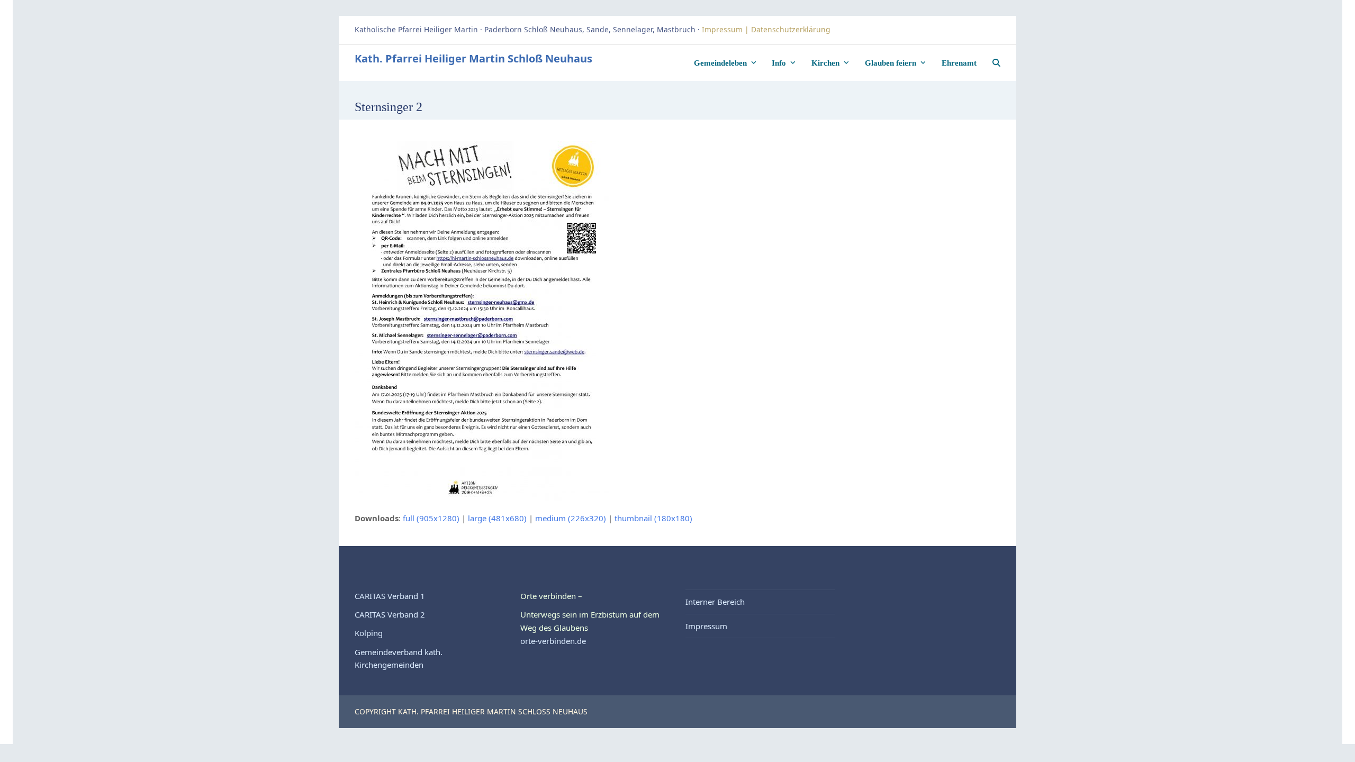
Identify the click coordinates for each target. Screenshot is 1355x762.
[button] (996, 62)
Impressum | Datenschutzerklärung (767, 29)
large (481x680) (497, 518)
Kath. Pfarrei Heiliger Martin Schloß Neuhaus (473, 58)
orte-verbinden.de (553, 641)
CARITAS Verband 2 (390, 614)
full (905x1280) (431, 518)
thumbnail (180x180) (653, 518)
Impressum (706, 626)
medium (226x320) (570, 518)
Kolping (369, 633)
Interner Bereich (715, 601)
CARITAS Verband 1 (390, 596)
